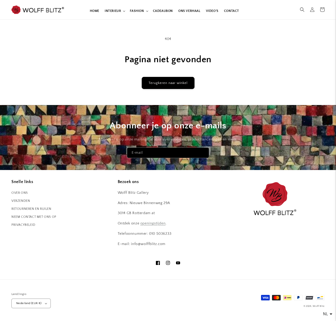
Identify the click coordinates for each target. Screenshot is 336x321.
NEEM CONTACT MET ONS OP (33, 217)
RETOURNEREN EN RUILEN (31, 209)
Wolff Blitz (319, 306)
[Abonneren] (204, 152)
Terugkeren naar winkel (168, 83)
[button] (114, 11)
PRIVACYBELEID (23, 225)
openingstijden (152, 223)
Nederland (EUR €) (29, 303)
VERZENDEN (20, 201)
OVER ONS (19, 193)
